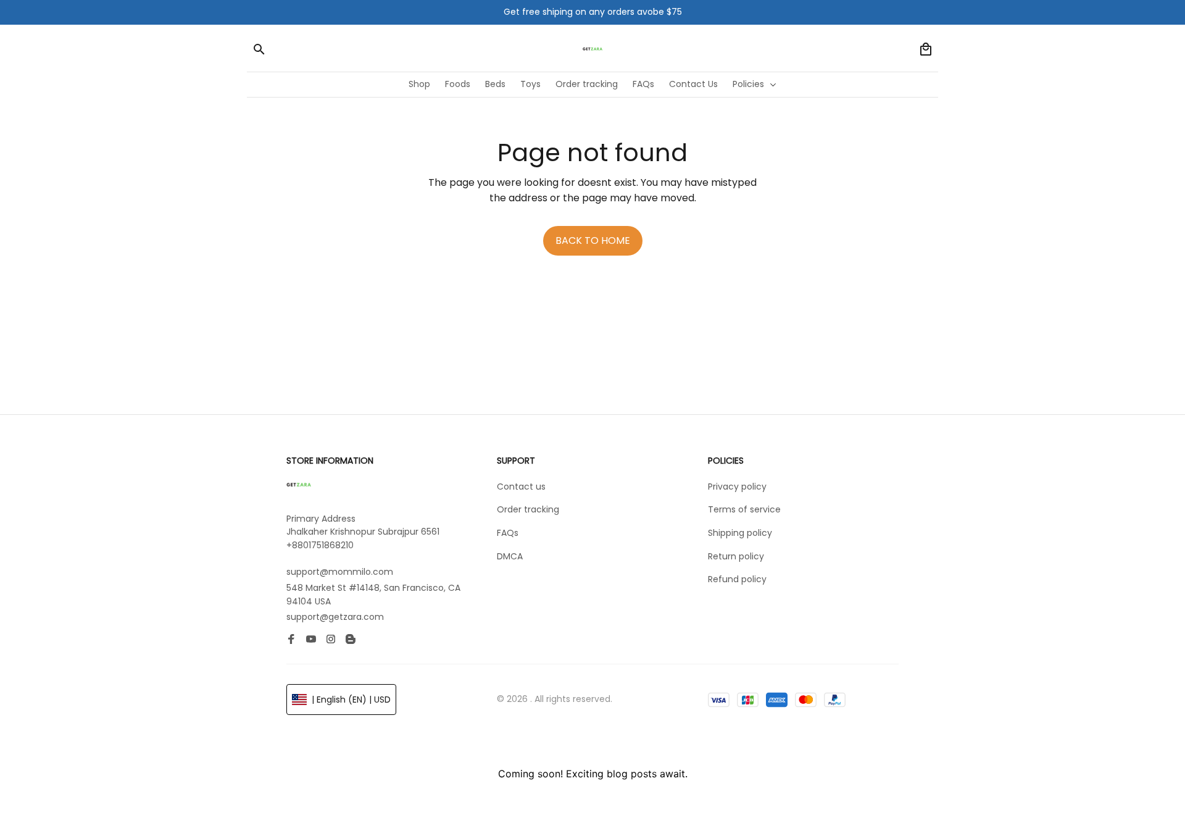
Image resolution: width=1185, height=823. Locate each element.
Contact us (521, 486)
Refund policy (737, 579)
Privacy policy (737, 486)
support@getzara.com (335, 617)
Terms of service (744, 509)
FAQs (507, 533)
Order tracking (528, 509)
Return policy (736, 556)
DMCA (510, 556)
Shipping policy (740, 533)
